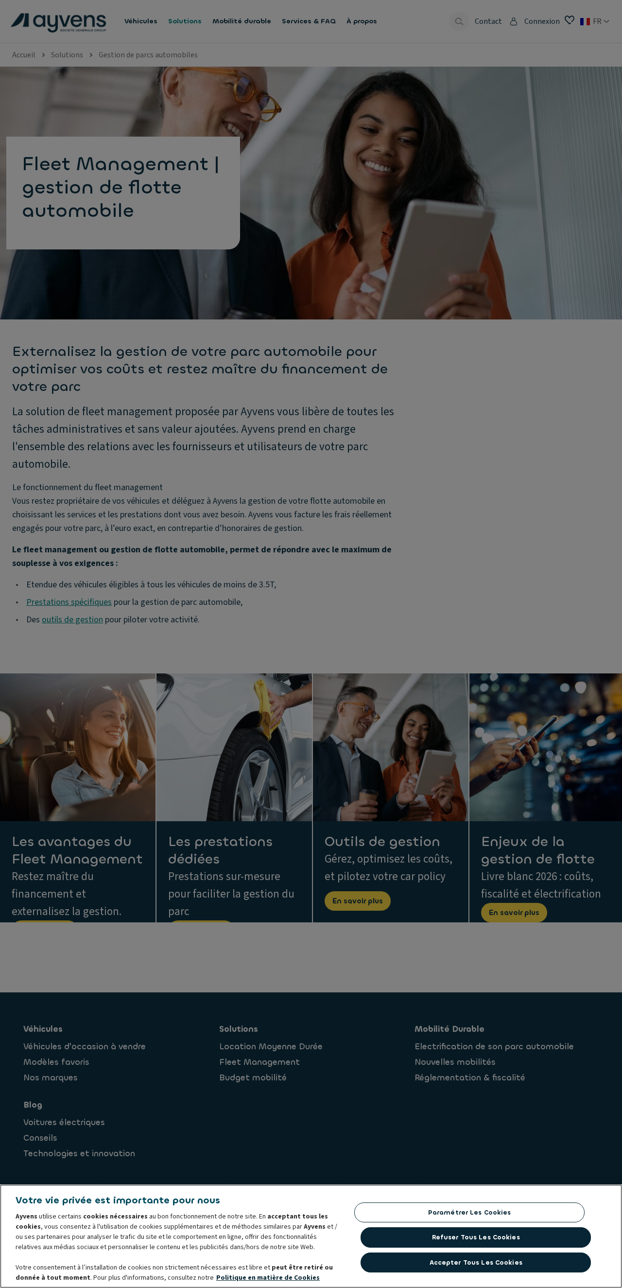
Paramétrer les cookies (469, 1212)
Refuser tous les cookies (476, 1237)
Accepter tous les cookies (476, 1262)
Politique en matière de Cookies (268, 1278)
